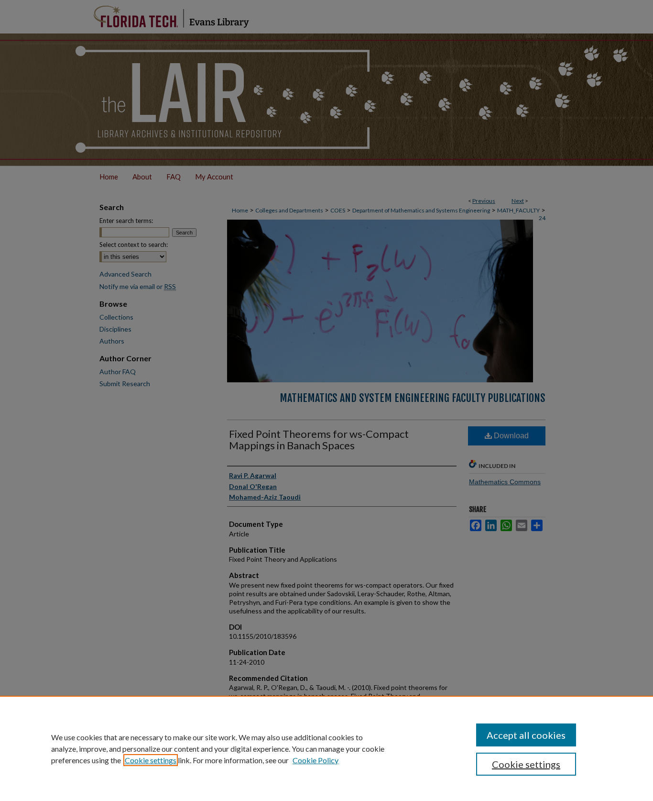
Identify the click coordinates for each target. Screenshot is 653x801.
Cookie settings (150, 760)
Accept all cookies (526, 735)
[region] (326, 748)
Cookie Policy (315, 760)
